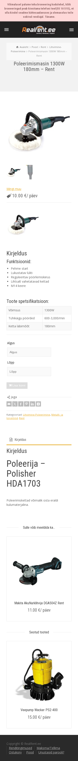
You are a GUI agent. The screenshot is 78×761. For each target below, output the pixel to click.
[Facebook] (20, 404)
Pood (30, 752)
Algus (11, 343)
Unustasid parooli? (51, 752)
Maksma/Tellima (48, 748)
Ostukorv (15, 752)
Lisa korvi (18, 385)
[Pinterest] (26, 404)
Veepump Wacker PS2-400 (39, 710)
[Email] (9, 404)
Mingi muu (13, 189)
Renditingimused (20, 748)
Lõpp (10, 362)
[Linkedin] (32, 404)
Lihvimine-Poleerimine (36, 414)
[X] (15, 404)
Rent (21, 418)
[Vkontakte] (38, 404)
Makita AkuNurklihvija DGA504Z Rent (39, 603)
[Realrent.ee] (39, 29)
